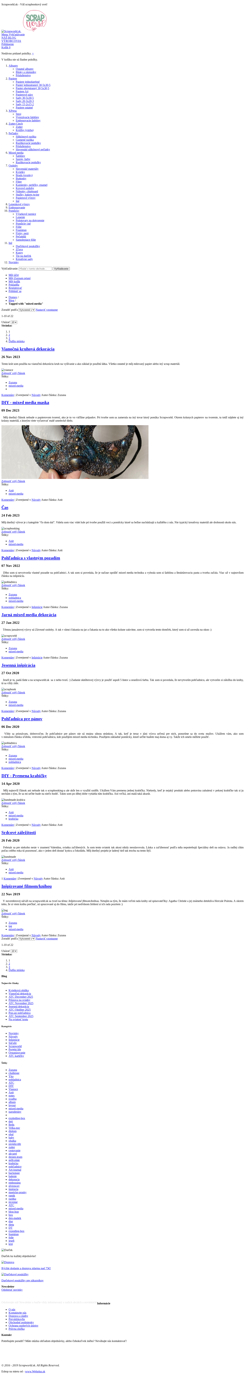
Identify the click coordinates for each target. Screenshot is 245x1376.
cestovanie (14, 1150)
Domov (13, 297)
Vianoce (13, 1089)
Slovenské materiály (27, 168)
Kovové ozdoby (25, 188)
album (12, 1102)
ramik (12, 1195)
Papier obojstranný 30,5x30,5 (32, 88)
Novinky (14, 262)
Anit (11, 490)
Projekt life (15, 1049)
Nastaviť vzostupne (47, 309)
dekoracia (14, 1179)
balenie (13, 1176)
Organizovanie (17, 1052)
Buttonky (21, 178)
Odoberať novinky (12, 1289)
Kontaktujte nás (17, 1312)
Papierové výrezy (26, 197)
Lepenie (20, 217)
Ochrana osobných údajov (23, 1325)
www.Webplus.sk (35, 1371)
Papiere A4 (22, 91)
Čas (4, 507)
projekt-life (15, 1144)
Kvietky (20, 172)
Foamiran (21, 230)
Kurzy (19, 252)
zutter (12, 1147)
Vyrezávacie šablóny (27, 117)
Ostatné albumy (25, 68)
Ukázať (5, 322)
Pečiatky (13, 133)
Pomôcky (14, 210)
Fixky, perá (22, 233)
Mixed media (16, 152)
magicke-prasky (18, 1192)
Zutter (19, 126)
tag (10, 926)
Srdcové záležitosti (18, 832)
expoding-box (16, 1231)
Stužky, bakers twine (27, 194)
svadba (13, 1098)
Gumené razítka (25, 139)
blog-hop (14, 1211)
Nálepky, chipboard (27, 191)
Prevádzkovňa (17, 1319)
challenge (14, 1073)
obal (11, 1134)
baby (11, 1137)
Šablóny (20, 155)
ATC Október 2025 (20, 1009)
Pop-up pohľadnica (19, 1012)
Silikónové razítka (26, 136)
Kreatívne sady (24, 259)
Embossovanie (17, 207)
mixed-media (16, 385)
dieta (11, 1224)
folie (11, 1237)
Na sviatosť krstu (18, 1019)
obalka (12, 1140)
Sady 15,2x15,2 (25, 104)
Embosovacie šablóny (28, 120)
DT (11, 1227)
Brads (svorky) (24, 175)
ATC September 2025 (21, 1016)
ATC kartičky (16, 1055)
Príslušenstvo (23, 75)
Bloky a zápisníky (26, 72)
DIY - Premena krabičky (24, 775)
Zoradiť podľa (9, 309)
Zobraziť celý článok (13, 373)
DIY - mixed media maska (25, 402)
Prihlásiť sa (15, 291)
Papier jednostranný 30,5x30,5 (33, 85)
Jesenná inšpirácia (18, 665)
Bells (11, 1124)
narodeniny (15, 1111)
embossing (15, 1182)
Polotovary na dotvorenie (30, 220)
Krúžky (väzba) (25, 130)
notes (12, 1095)
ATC (11, 1082)
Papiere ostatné (24, 107)
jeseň (11, 1240)
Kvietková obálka (19, 990)
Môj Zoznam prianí (19, 278)
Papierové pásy (24, 94)
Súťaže (13, 1042)
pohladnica (15, 597)
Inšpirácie (37, 607)
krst (11, 1243)
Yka (11, 1076)
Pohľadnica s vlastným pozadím (30, 558)
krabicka (13, 818)
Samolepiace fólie (26, 239)
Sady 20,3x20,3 (25, 101)
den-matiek (15, 1218)
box (11, 1214)
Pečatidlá (21, 236)
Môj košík (14, 281)
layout (12, 1105)
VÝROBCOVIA (11, 40)
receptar (13, 1202)
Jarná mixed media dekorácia (28, 614)
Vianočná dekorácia (20, 993)
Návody (36, 395)
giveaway (14, 1185)
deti (11, 1121)
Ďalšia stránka (17, 341)
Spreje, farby (23, 159)
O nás (12, 1309)
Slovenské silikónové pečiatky (33, 149)
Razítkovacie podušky (28, 143)
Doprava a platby (18, 1315)
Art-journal (15, 1169)
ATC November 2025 (21, 1003)
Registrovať (15, 287)
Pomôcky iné (23, 223)
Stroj (18, 114)
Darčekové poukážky (28, 246)
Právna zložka (17, 1328)
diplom (13, 1131)
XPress (13, 110)
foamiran (14, 1234)
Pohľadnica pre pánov (21, 718)
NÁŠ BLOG (8, 37)
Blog (11, 300)
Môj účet (14, 275)
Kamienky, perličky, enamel (31, 184)
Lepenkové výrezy (19, 204)
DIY (11, 1085)
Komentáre (7, 395)
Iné (17, 201)
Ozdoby (13, 165)
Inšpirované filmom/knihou (26, 886)
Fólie (19, 226)
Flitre (19, 181)
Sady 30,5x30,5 (25, 97)
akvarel (13, 1153)
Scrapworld (15, 1046)
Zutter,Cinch (16, 123)
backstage (14, 1173)
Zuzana (13, 382)
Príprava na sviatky (19, 1000)
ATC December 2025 (21, 996)
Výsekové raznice (26, 213)
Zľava (19, 249)
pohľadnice (15, 1166)
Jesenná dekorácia (19, 1006)
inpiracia (13, 1189)
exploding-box (17, 1118)
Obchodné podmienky (21, 1322)
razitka (12, 1198)
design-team (15, 1156)
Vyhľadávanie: (9, 268)
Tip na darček (23, 255)
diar (11, 1221)
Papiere (13, 78)
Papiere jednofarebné (28, 81)
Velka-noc (14, 1127)
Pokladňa (14, 284)
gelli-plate (14, 1160)
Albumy (13, 65)
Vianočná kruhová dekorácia (28, 349)
